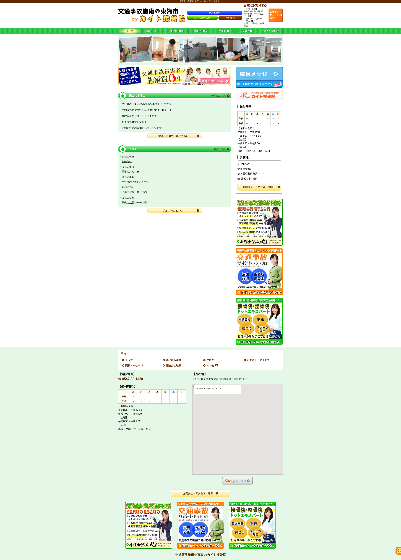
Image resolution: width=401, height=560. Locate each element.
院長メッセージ (134, 365)
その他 (210, 365)
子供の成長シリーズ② (134, 202)
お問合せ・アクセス (258, 360)
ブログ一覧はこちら (173, 210)
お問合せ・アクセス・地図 (258, 187)
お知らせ (127, 161)
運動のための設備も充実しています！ (143, 128)
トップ (130, 31)
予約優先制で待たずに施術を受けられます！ (147, 109)
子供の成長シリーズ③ (134, 192)
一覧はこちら (219, 95)
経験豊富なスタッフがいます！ (139, 116)
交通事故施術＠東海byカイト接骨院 (200, 554)
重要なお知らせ (130, 171)
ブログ (210, 360)
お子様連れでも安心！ (134, 122)
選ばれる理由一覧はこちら (173, 136)
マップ (235, 481)
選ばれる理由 (173, 360)
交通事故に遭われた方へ (135, 182)
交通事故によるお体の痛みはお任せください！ (148, 104)
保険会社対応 (173, 365)
